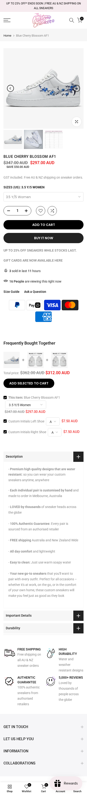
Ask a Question (35, 292)
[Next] (76, 88)
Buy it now (43, 238)
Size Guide (11, 292)
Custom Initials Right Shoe (27, 432)
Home (7, 35)
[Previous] (10, 88)
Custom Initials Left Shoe (26, 421)
